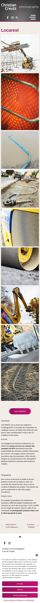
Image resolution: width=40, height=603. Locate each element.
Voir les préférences (20, 595)
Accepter (20, 584)
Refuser (20, 589)
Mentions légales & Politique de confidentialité (19, 600)
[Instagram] (12, 17)
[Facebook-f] (7, 17)
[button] (37, 555)
